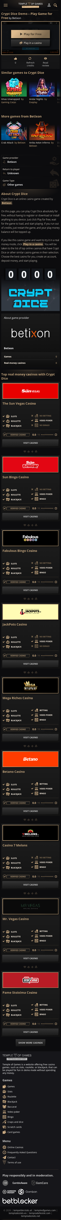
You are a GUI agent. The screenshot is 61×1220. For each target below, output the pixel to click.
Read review (45, 64)
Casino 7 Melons (15, 845)
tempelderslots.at (22, 1210)
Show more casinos (30, 1042)
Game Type (8, 180)
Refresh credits (30, 64)
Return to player (11, 169)
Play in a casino (33, 244)
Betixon (7, 203)
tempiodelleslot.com (39, 1213)
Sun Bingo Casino (16, 477)
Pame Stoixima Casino (20, 993)
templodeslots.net (30, 1215)
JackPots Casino (15, 624)
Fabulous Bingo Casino (20, 551)
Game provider (10, 157)
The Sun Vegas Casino (19, 403)
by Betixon (15, 18)
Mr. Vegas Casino (16, 919)
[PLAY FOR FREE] (14, 87)
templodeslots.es (18, 1213)
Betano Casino (14, 772)
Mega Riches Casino (18, 698)
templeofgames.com (45, 1210)
